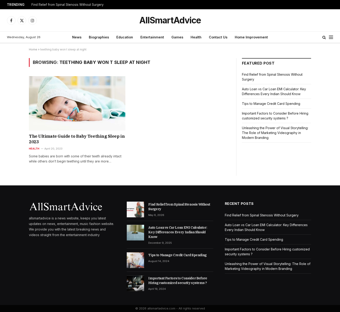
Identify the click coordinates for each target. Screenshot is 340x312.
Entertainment (152, 37)
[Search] (324, 37)
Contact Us (218, 37)
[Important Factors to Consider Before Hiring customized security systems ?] (135, 283)
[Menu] (331, 37)
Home (33, 49)
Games (177, 37)
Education (124, 37)
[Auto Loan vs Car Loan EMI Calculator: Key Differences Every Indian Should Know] (135, 232)
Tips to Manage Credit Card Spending (271, 104)
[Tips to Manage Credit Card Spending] (135, 260)
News (76, 37)
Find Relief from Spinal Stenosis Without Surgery (67, 4)
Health (196, 37)
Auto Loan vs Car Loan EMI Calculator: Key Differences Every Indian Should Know (177, 232)
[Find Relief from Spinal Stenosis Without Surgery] (135, 209)
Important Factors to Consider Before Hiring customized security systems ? (177, 280)
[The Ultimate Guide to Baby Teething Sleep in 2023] (77, 103)
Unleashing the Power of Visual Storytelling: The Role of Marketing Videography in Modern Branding (275, 133)
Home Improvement (251, 37)
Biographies (99, 37)
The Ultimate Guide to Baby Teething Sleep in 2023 (77, 139)
